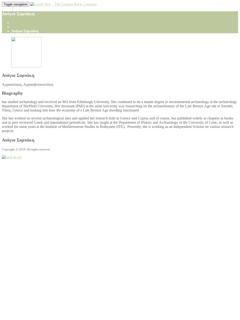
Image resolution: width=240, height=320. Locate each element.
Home (15, 23)
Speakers (18, 27)
